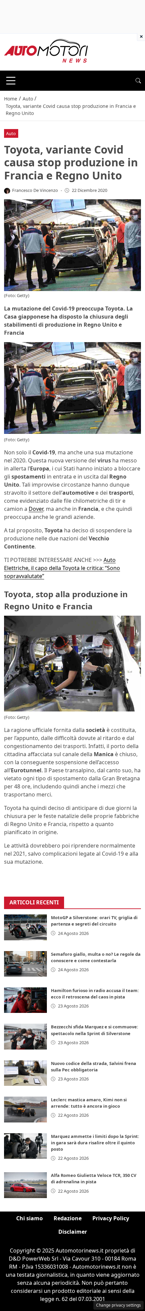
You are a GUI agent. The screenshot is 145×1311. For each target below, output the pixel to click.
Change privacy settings (118, 1305)
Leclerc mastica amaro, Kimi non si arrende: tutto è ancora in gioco (89, 1103)
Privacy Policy (110, 1218)
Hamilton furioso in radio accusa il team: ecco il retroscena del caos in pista (95, 993)
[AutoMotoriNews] (46, 51)
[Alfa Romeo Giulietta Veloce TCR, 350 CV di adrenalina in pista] (25, 1185)
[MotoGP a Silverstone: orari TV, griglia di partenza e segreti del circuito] (25, 927)
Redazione (68, 1218)
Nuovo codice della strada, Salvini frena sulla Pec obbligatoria (93, 1066)
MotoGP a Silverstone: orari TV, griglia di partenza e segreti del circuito (94, 920)
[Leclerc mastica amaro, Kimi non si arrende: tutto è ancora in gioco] (25, 1109)
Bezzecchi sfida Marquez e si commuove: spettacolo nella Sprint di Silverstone (94, 1030)
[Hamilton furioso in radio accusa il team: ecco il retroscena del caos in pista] (25, 1000)
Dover (36, 509)
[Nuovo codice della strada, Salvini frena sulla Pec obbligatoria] (25, 1073)
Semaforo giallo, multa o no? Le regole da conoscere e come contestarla (96, 957)
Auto (11, 133)
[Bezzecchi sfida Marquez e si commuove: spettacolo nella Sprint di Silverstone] (25, 1036)
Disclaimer (72, 1231)
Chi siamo (29, 1218)
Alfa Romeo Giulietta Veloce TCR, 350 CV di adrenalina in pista (93, 1178)
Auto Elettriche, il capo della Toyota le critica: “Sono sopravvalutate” (62, 568)
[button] (138, 81)
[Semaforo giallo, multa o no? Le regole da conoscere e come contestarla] (25, 964)
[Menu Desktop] (11, 81)
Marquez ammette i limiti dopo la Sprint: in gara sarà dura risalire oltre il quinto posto (95, 1142)
